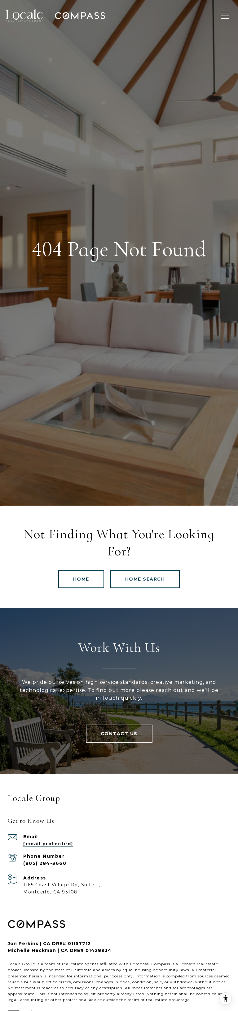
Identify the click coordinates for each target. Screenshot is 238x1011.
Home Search (145, 579)
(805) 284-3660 (44, 863)
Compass (160, 964)
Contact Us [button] (119, 733)
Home (81, 579)
